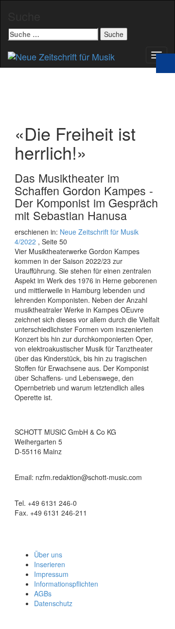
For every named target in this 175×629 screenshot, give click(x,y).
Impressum (51, 574)
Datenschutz (53, 603)
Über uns (48, 554)
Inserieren (49, 564)
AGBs (43, 593)
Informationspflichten (66, 584)
